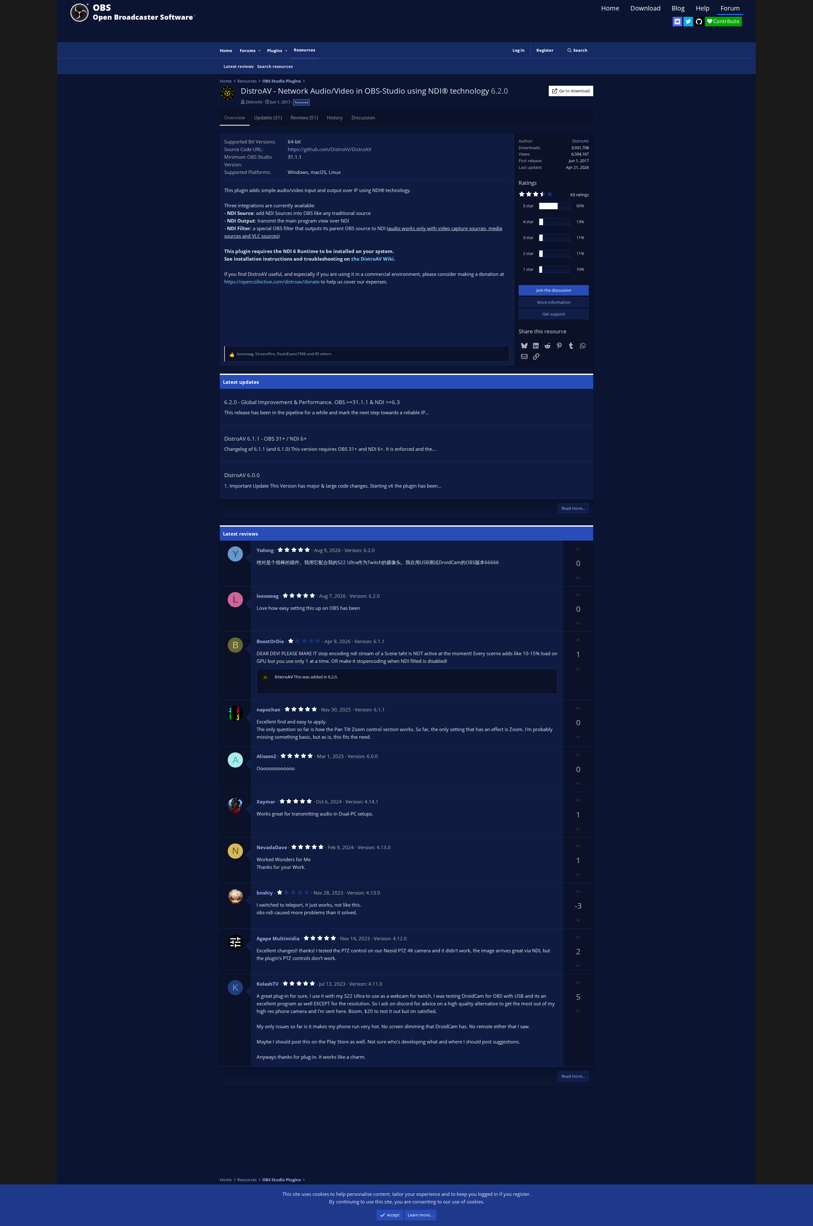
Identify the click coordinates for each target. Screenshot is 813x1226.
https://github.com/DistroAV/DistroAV (329, 149)
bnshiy (265, 893)
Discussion (363, 117)
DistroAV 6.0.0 (242, 475)
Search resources (275, 66)
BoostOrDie (270, 641)
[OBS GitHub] (699, 21)
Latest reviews (238, 66)
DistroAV (254, 102)
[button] (260, 50)
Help (702, 8)
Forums (247, 50)
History (335, 117)
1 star (528, 269)
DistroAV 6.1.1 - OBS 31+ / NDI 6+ (265, 438)
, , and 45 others (284, 353)
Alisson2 (266, 756)
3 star (528, 237)
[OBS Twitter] (688, 21)
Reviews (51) (304, 117)
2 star (528, 253)
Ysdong (265, 550)
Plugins (274, 50)
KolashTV (268, 984)
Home (610, 8)
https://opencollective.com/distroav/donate (271, 281)
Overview (234, 117)
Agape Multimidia (278, 938)
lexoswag (268, 596)
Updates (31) (268, 117)
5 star (528, 206)
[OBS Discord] (677, 21)
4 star (528, 221)
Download (645, 8)
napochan (268, 709)
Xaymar (266, 801)
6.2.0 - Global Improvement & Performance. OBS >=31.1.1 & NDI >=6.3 (312, 402)
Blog (678, 8)
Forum (730, 8)
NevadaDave (272, 847)
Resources (304, 50)
